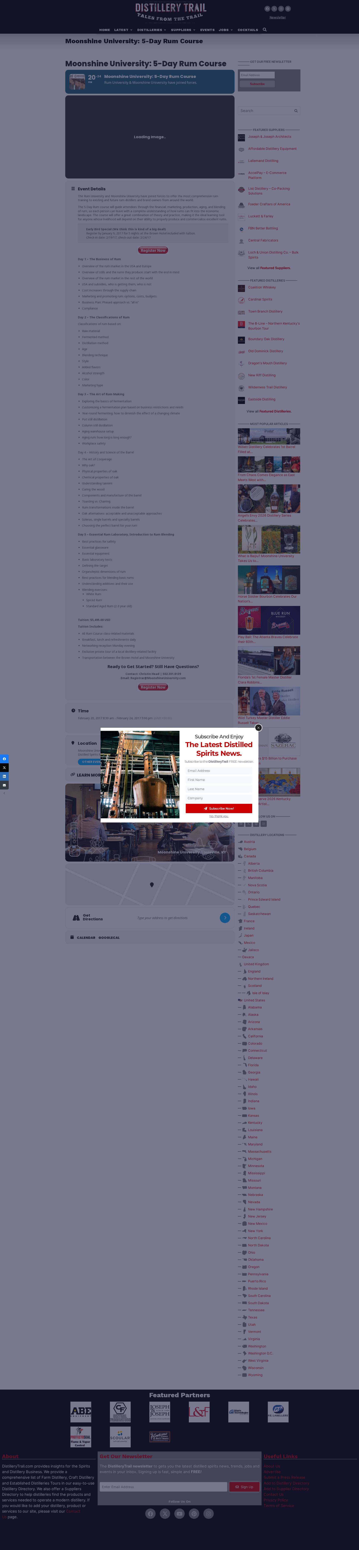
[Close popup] (258, 728)
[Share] (4, 759)
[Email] (4, 785)
